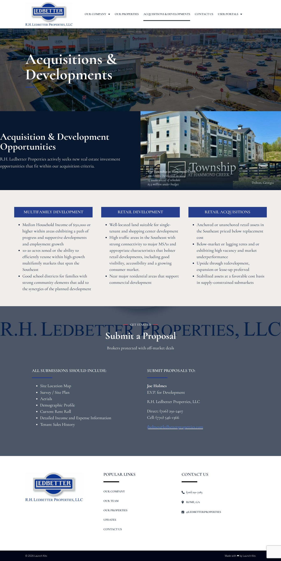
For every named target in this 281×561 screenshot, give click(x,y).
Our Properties (127, 14)
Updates (109, 520)
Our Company (95, 14)
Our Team (110, 501)
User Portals (228, 14)
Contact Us (204, 14)
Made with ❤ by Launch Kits (240, 556)
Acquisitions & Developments (166, 14)
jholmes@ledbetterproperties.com (175, 426)
